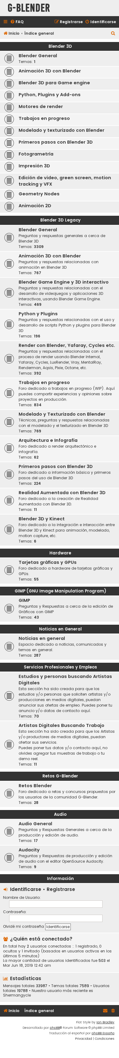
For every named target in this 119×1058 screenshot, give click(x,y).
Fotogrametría (36, 154)
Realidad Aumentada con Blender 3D (62, 493)
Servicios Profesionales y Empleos (60, 667)
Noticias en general (42, 638)
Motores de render (41, 106)
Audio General (35, 824)
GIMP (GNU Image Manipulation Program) (60, 591)
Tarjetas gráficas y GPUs (48, 562)
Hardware (60, 553)
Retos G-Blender (60, 776)
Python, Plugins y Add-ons (50, 95)
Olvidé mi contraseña (23, 926)
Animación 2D (35, 206)
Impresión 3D (34, 166)
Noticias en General (60, 629)
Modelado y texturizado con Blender (61, 130)
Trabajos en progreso (44, 118)
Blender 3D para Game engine (54, 83)
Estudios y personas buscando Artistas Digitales (65, 679)
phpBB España (103, 1033)
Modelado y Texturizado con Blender (62, 414)
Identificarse (25, 889)
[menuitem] (16, 22)
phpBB (55, 1027)
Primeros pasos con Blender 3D (56, 142)
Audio (60, 814)
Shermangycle (17, 995)
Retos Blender (35, 786)
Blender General (38, 56)
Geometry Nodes (39, 194)
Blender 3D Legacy (60, 220)
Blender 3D (60, 46)
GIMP (24, 600)
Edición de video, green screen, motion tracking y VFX (65, 181)
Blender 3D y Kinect (42, 519)
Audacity (29, 850)
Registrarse (61, 889)
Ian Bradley (105, 1022)
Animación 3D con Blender (50, 71)
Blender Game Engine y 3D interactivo (64, 282)
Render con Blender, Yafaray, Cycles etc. (67, 345)
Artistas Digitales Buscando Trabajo (61, 725)
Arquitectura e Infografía (48, 440)
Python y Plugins (38, 314)
